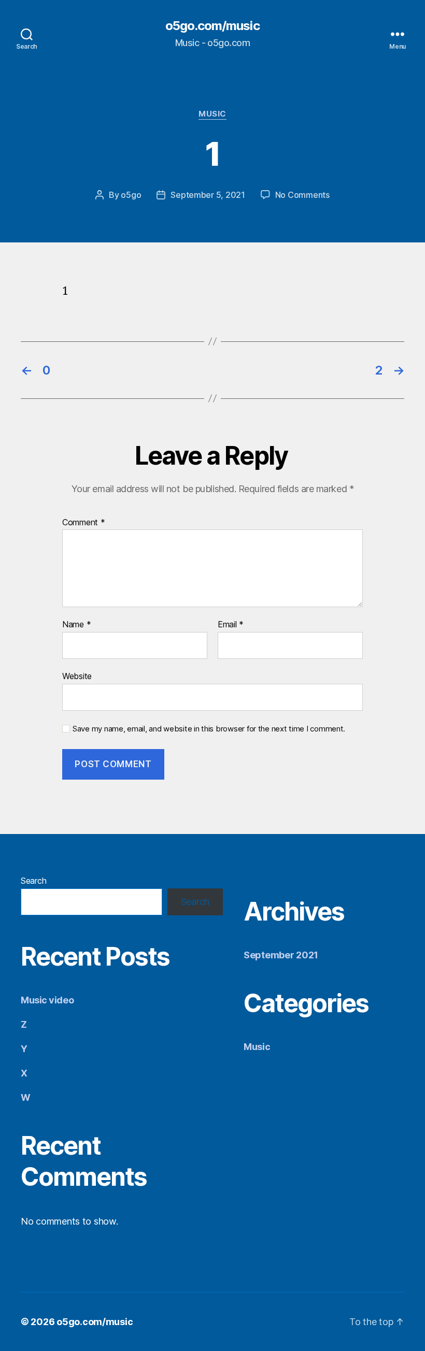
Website (77, 676)
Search (33, 880)
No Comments (302, 195)
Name (76, 624)
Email (231, 624)
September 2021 (281, 955)
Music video (47, 1000)
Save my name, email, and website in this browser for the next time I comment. (209, 729)
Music (212, 114)
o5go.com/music (212, 26)
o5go (131, 195)
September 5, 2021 (208, 195)
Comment (83, 522)
